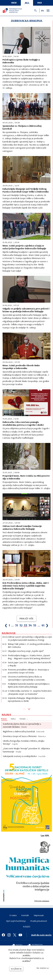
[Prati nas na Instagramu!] (9, 935)
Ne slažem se (43, 968)
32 (20, 625)
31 (16, 625)
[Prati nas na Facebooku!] (3, 935)
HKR (39, 2)
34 (30, 625)
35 (34, 625)
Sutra (13, 718)
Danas (4, 718)
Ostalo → (24, 718)
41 (42, 625)
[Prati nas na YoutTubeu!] (20, 935)
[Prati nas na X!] (14, 935)
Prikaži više (26, 618)
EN (42, 10)
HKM (14, 2)
